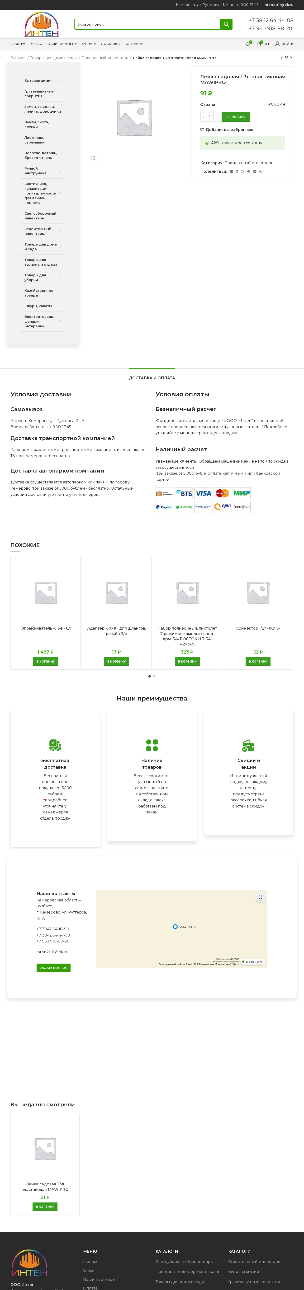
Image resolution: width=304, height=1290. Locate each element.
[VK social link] (248, 171)
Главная (18, 58)
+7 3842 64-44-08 (271, 20)
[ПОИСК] (226, 24)
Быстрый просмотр (73, 568)
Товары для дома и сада (54, 58)
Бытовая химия (243, 1271)
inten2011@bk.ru (53, 952)
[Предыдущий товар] (281, 58)
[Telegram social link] (255, 171)
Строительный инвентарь (254, 1261)
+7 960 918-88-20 (270, 28)
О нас (88, 1270)
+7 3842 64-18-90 (53, 929)
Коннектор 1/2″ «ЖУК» (258, 628)
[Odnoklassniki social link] (236, 171)
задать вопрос (53, 968)
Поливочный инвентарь (105, 58)
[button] (45, 661)
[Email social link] (231, 171)
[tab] (152, 375)
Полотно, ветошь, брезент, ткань (187, 1271)
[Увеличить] (93, 158)
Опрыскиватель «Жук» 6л (46, 628)
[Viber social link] (261, 171)
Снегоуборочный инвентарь (184, 1261)
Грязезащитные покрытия (254, 1282)
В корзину (235, 117)
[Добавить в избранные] (73, 579)
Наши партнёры (99, 1279)
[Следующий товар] (291, 58)
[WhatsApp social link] (242, 171)
